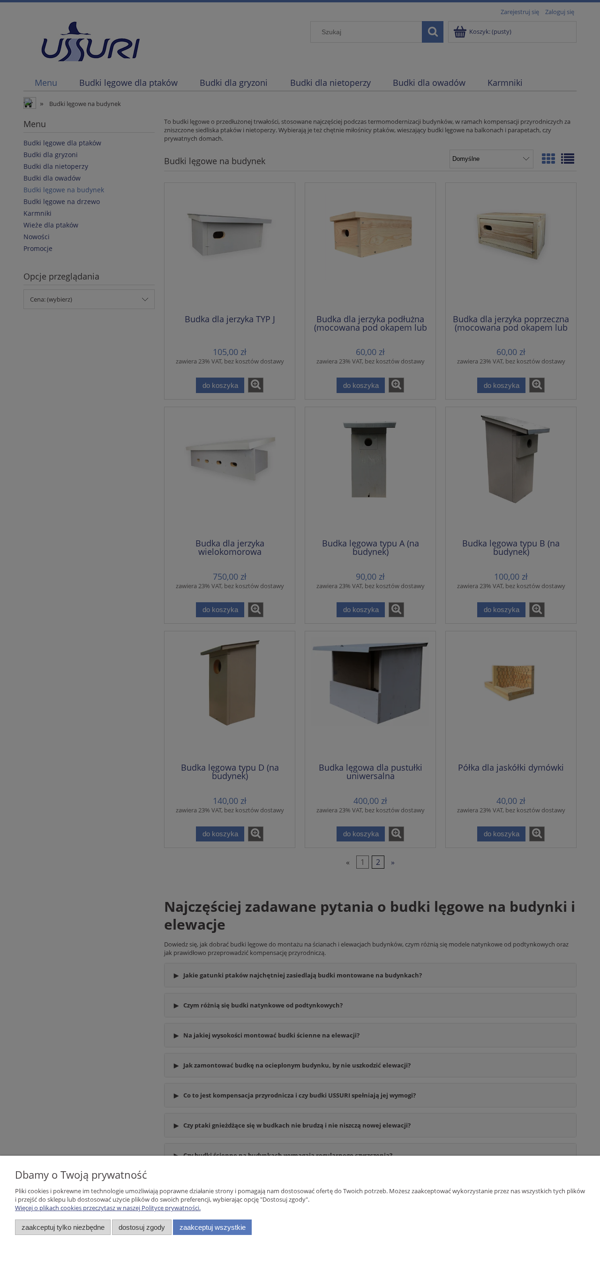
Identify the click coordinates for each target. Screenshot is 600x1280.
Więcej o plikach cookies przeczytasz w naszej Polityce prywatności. (108, 1208)
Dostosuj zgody (142, 1227)
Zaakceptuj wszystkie (213, 1227)
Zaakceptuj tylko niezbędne (63, 1227)
